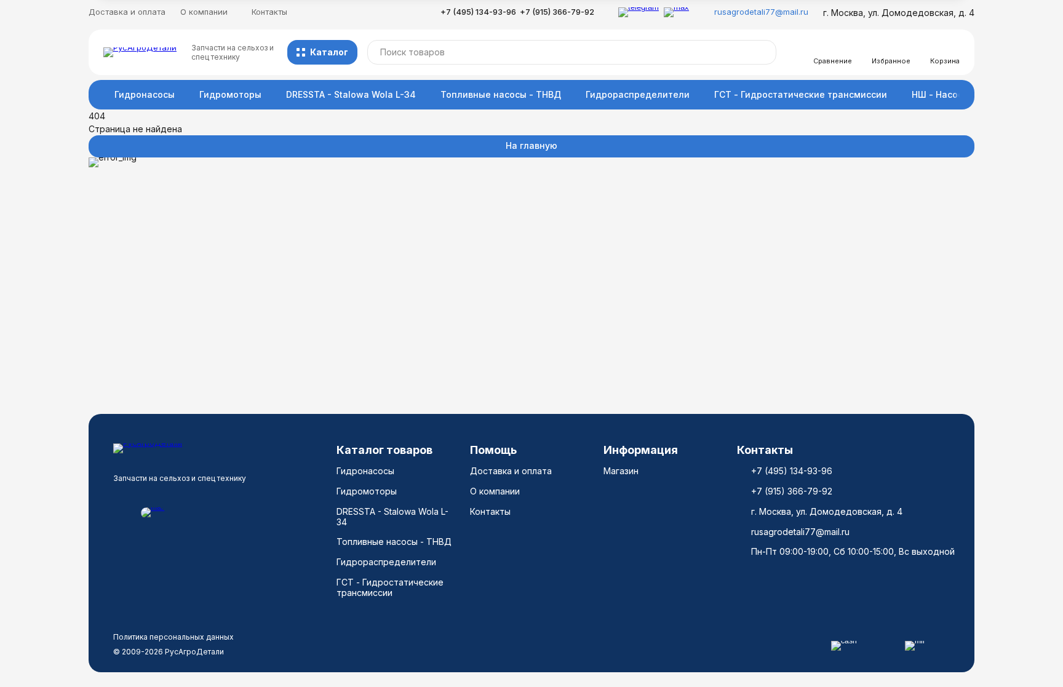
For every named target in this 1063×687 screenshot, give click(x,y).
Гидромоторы (230, 94)
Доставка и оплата (127, 12)
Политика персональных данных (173, 636)
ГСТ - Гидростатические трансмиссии (800, 94)
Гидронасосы (144, 94)
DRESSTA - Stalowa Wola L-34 (351, 94)
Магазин (621, 471)
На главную (531, 145)
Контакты (269, 12)
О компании (495, 491)
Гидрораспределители (638, 94)
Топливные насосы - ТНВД (500, 94)
